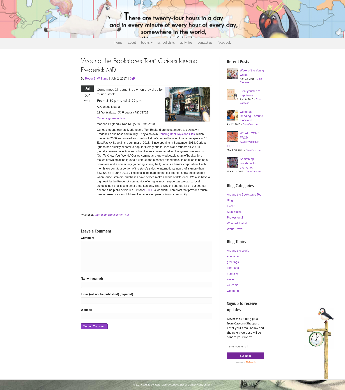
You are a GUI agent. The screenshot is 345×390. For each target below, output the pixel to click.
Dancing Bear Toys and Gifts (176, 134)
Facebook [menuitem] (224, 42)
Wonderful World (237, 223)
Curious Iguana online (111, 118)
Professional (235, 217)
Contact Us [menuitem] (205, 42)
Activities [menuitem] (186, 42)
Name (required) (92, 278)
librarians (233, 267)
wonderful (233, 290)
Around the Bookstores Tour (111, 214)
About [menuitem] (132, 42)
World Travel (235, 229)
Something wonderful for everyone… (248, 163)
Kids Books (234, 211)
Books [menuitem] (145, 42)
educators (233, 256)
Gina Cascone (250, 124)
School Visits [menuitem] (166, 42)
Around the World (238, 250)
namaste (232, 273)
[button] (152, 43)
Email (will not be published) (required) (107, 294)
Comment (87, 237)
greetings (233, 262)
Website (86, 309)
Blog (230, 200)
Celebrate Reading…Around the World (251, 116)
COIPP (148, 190)
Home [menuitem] (118, 42)
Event (230, 206)
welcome (232, 285)
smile (230, 279)
